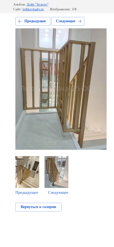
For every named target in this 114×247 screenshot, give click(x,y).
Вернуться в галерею (38, 207)
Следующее (65, 21)
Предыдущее (35, 21)
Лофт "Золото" (38, 4)
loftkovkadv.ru (33, 9)
